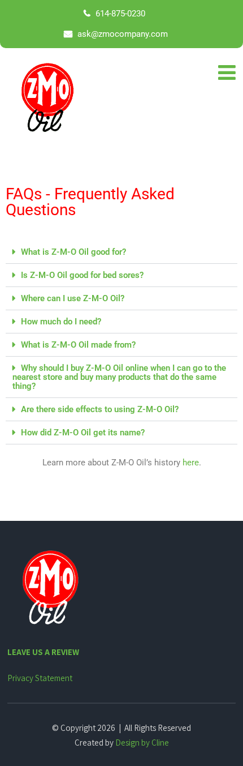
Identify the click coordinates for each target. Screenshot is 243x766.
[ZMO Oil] (46, 99)
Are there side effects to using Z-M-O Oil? (100, 409)
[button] (121, 252)
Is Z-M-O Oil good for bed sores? (82, 275)
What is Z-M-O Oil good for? (73, 252)
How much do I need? (61, 321)
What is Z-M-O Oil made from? (78, 345)
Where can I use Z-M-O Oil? (72, 298)
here (191, 462)
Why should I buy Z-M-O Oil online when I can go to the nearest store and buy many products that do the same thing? (119, 377)
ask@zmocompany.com (121, 34)
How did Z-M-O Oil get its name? (83, 432)
